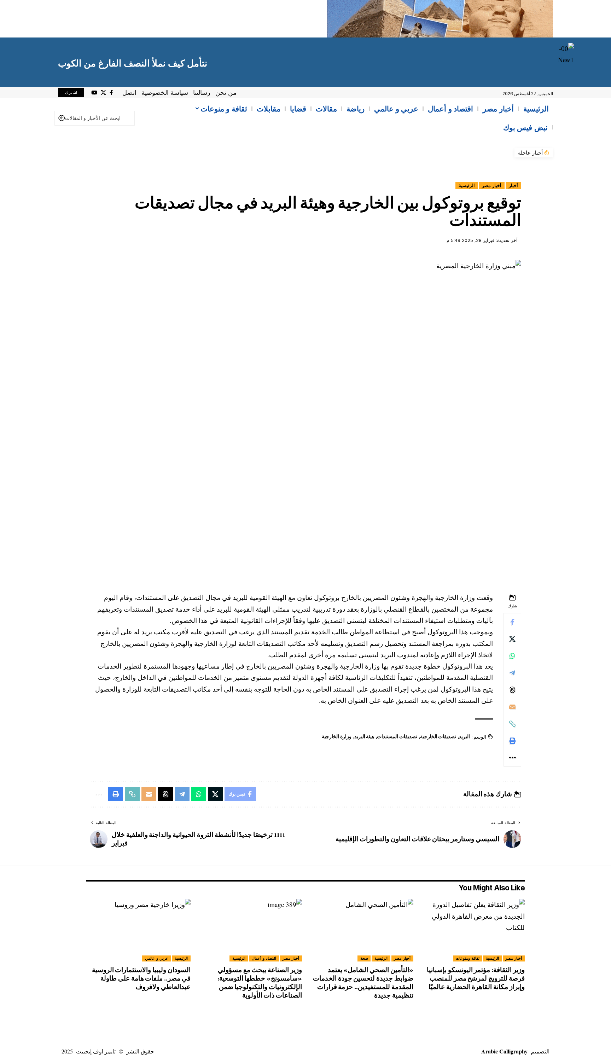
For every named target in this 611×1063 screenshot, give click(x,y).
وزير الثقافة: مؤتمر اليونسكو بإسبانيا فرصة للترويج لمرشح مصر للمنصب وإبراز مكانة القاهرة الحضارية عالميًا (476, 978)
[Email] (512, 706)
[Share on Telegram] (512, 672)
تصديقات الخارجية (438, 736)
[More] (512, 757)
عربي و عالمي (156, 958)
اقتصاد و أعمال (264, 958)
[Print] (512, 740)
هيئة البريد (364, 736)
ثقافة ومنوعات (467, 958)
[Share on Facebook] (512, 621)
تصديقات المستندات (397, 736)
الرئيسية (467, 185)
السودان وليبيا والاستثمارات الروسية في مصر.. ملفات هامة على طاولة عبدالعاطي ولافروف (141, 978)
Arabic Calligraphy (504, 1051)
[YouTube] (94, 92)
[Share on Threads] (512, 689)
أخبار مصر (491, 185)
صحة (364, 958)
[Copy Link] (512, 723)
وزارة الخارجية (336, 736)
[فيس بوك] (111, 92)
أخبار (513, 185)
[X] (103, 92)
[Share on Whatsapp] (512, 655)
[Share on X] (512, 638)
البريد (464, 736)
